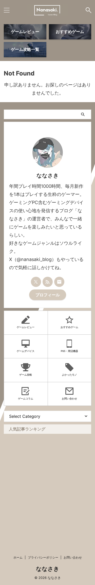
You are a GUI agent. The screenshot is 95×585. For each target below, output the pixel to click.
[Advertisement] (47, 484)
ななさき (47, 568)
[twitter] (36, 282)
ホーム (18, 557)
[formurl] (59, 282)
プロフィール (47, 294)
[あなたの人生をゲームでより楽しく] (47, 10)
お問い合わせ (73, 557)
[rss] (48, 282)
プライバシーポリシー (43, 557)
